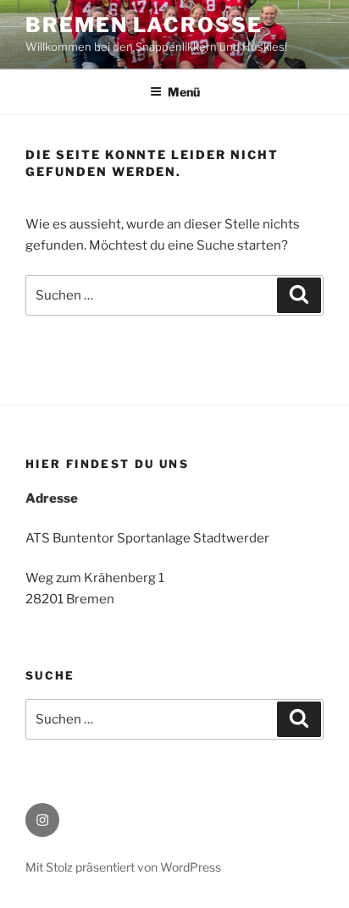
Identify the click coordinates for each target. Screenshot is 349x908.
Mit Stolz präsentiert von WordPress (123, 867)
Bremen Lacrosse (144, 25)
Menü (184, 92)
